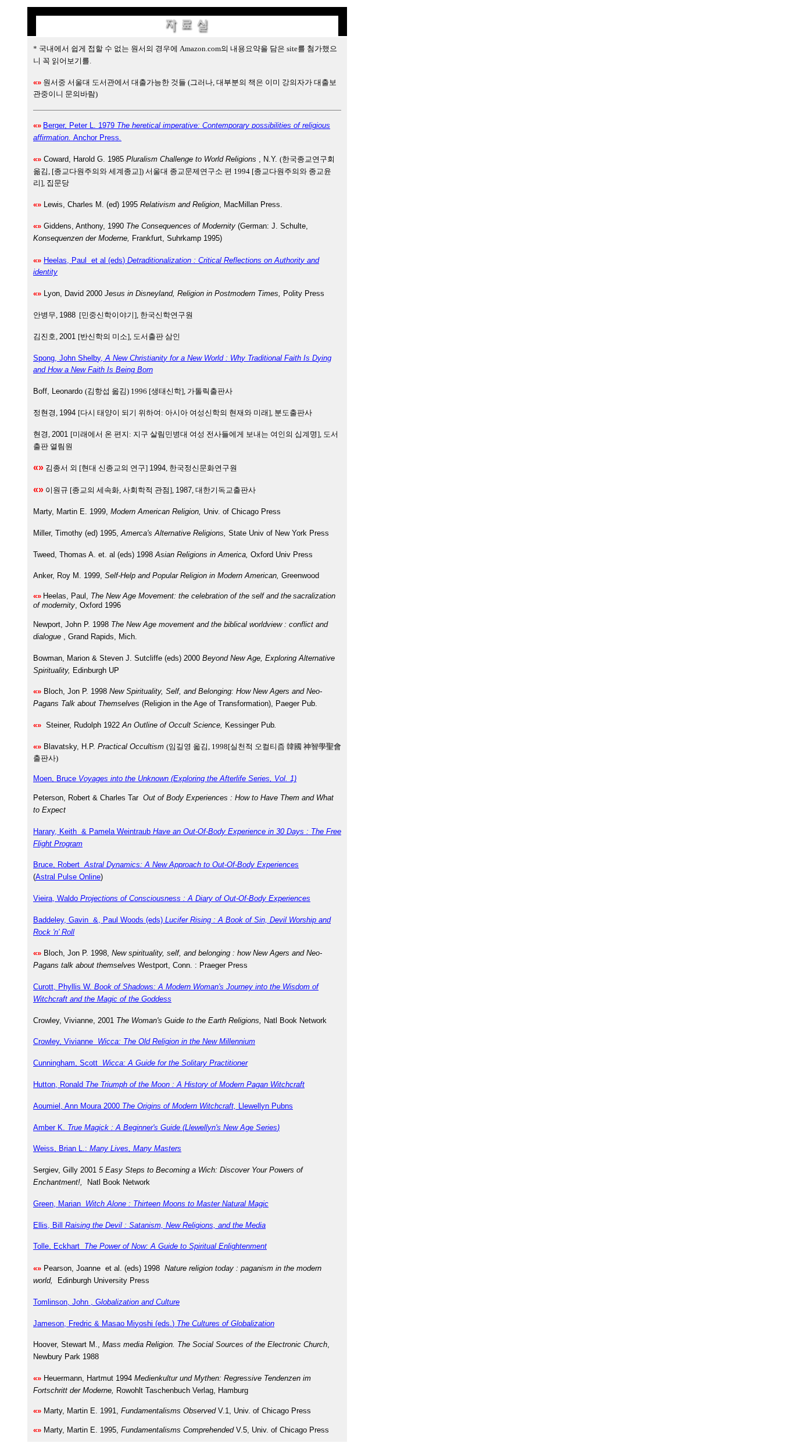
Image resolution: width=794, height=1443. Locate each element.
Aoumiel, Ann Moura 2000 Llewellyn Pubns (163, 1106)
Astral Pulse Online (68, 876)
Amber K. (156, 1127)
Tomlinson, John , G (106, 1302)
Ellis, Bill (149, 1225)
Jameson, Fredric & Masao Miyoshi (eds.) (153, 1323)
